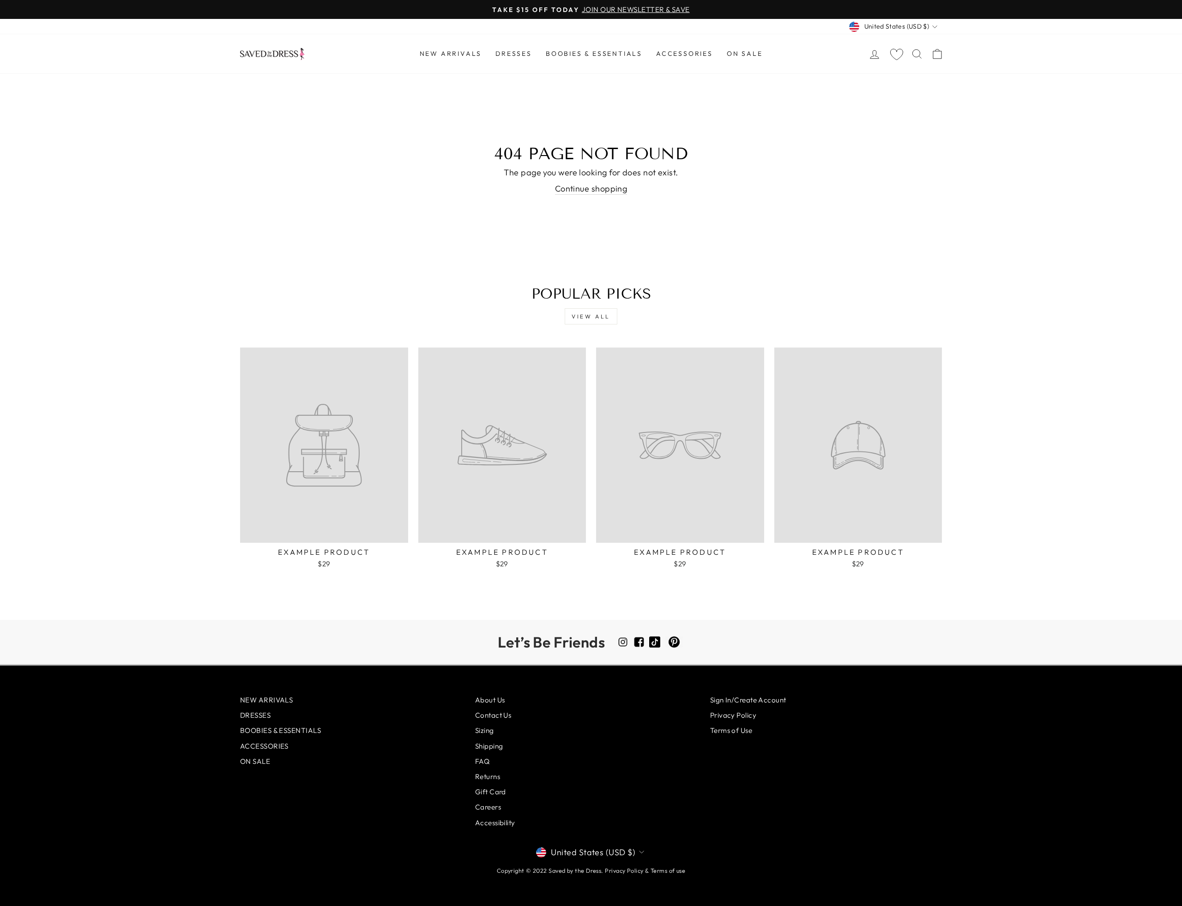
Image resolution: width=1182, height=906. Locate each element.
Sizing (484, 730)
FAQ (482, 761)
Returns (487, 776)
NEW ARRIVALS (451, 53)
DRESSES (513, 53)
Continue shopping (591, 188)
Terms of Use (731, 730)
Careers (488, 807)
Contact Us (493, 715)
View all (591, 316)
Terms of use (668, 870)
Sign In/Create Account (748, 700)
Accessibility (495, 822)
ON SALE (745, 53)
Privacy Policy (733, 715)
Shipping (489, 746)
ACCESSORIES (684, 53)
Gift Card (490, 791)
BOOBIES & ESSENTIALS (594, 53)
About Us (490, 700)
